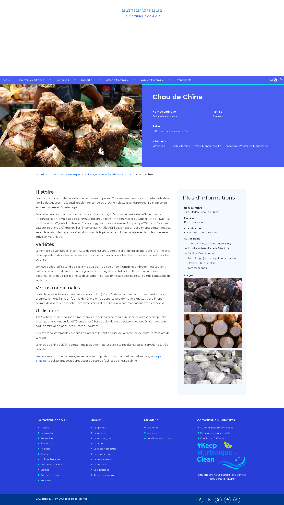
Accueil (7, 80)
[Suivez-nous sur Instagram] (236, 500)
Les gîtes (152, 433)
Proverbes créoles (50, 475)
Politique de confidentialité (215, 433)
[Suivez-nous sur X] (218, 500)
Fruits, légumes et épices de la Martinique (107, 174)
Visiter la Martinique (117, 80)
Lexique (44, 469)
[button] (213, 295)
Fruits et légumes (50, 459)
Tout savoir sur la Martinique (64, 174)
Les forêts (99, 443)
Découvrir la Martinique (30, 80)
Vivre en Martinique (152, 80)
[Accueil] (142, 10)
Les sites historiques (105, 448)
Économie (46, 443)
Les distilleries (101, 469)
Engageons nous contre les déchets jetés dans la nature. (222, 476)
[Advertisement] (142, 51)
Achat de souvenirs (104, 475)
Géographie (47, 433)
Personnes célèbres (51, 464)
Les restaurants (102, 459)
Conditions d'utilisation (212, 438)
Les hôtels (152, 427)
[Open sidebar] (276, 79)
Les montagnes (102, 438)
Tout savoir (62, 80)
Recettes (45, 480)
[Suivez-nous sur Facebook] (200, 500)
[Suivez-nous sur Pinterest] (227, 500)
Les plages (100, 427)
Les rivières (100, 433)
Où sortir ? (87, 80)
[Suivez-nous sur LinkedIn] (209, 500)
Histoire (44, 427)
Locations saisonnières (159, 438)
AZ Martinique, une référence (216, 427)
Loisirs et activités (103, 454)
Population (46, 438)
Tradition (45, 448)
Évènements (183, 80)
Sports (44, 454)
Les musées (100, 464)
